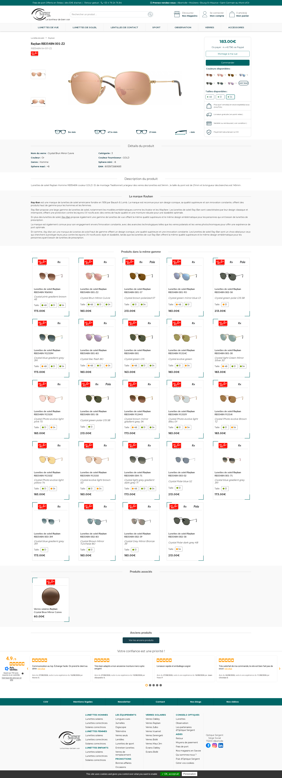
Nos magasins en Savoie (188, 750)
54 (231, 97)
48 (210, 97)
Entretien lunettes (124, 747)
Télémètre (120, 731)
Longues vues (122, 719)
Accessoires (236, 27)
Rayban (51, 38)
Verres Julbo (152, 727)
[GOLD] (222, 75)
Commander (227, 62)
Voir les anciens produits (141, 640)
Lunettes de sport (124, 743)
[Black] (211, 83)
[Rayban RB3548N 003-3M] (50, 531)
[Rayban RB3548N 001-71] (231, 470)
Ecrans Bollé (152, 752)
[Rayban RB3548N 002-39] (141, 531)
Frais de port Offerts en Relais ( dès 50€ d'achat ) (57, 2)
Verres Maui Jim (154, 743)
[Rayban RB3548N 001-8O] (97, 348)
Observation (183, 27)
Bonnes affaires (123, 763)
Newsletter (124, 701)
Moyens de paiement (187, 742)
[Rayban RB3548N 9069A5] (50, 287)
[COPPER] (211, 75)
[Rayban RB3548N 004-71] (141, 470)
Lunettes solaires (94, 719)
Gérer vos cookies (185, 763)
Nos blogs (195, 701)
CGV (45, 701)
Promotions (123, 759)
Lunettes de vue (48, 27)
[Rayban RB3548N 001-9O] (185, 287)
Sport (156, 27)
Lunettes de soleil (85, 27)
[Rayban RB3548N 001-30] (231, 348)
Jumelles (120, 723)
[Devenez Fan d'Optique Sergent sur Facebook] (208, 745)
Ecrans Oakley (153, 747)
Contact (160, 701)
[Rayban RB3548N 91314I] (231, 409)
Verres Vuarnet (153, 731)
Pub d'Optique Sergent (188, 759)
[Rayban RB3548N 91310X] (50, 409)
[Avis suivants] (280, 669)
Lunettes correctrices (96, 723)
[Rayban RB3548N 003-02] (185, 470)
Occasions (120, 767)
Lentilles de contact (124, 27)
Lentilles (119, 739)
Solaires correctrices (95, 727)
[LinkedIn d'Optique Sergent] (220, 745)
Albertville (182, 2)
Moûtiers (193, 2)
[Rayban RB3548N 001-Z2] (97, 287)
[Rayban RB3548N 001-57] (141, 287)
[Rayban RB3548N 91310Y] (185, 409)
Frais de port (182, 746)
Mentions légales (83, 701)
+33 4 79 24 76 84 (112, 2)
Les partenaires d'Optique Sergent (185, 728)
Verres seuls (121, 735)
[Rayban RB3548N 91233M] (50, 348)
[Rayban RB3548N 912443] (141, 409)
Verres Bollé (152, 739)
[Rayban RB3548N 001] (141, 348)
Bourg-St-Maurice (209, 2)
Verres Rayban (153, 723)
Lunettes (180, 719)
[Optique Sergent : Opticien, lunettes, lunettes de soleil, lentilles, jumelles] (41, 14)
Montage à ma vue (227, 54)
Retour (179, 738)
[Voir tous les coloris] (244, 83)
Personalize (189, 774)
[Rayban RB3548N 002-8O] (97, 531)
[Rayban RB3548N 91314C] (185, 348)
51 (221, 97)
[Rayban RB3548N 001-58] (97, 409)
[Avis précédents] (27, 669)
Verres (209, 27)
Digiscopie (120, 727)
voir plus (41, 668)
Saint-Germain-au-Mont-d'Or (234, 2)
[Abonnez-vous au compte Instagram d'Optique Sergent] (214, 745)
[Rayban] (42, 262)
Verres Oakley (153, 719)
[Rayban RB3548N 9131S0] (97, 470)
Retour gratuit (91, 2)
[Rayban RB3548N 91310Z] (50, 470)
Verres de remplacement (123, 753)
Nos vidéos (232, 701)
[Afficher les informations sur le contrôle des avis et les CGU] (22, 673)
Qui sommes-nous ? (186, 754)
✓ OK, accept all (170, 774)
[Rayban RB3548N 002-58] (231, 287)
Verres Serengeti (154, 735)
